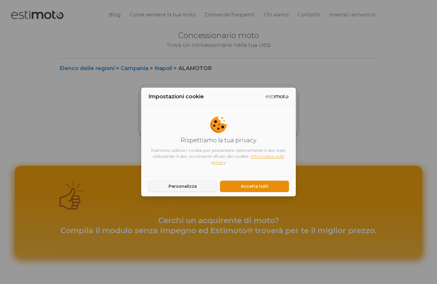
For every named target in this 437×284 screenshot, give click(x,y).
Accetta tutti (254, 186)
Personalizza (183, 186)
